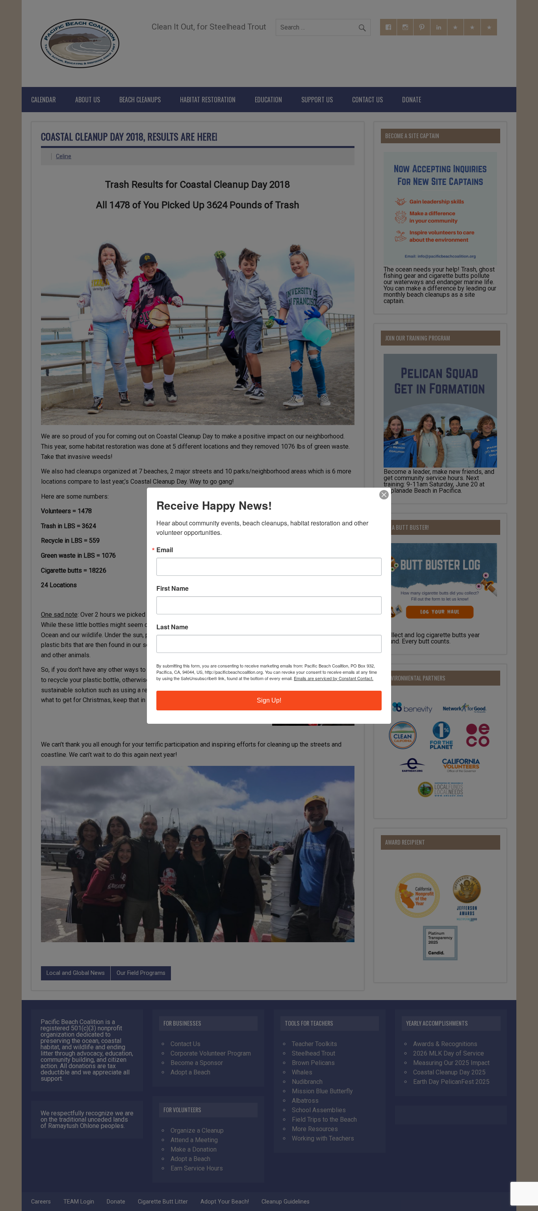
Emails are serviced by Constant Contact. (333, 678)
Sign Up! (269, 700)
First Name (172, 588)
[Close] (384, 494)
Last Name (172, 627)
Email (164, 550)
